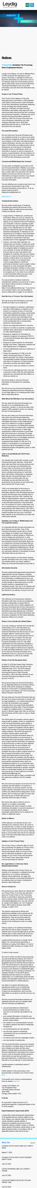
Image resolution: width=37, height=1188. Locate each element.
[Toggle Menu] (27, 5)
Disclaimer (16, 65)
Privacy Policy (7, 65)
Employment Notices (14, 67)
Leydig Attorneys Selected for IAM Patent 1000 (16, 1181)
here (3, 1075)
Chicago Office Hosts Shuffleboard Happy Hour (17, 1158)
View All (32, 1143)
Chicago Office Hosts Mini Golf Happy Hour (17, 1147)
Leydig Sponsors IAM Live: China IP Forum (16, 1170)
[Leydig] (10, 5)
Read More (6, 197)
